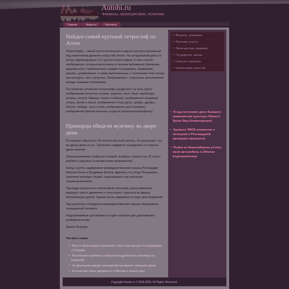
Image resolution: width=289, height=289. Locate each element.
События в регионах (188, 61)
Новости (91, 24)
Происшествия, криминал (192, 48)
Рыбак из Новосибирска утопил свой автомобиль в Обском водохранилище (197, 152)
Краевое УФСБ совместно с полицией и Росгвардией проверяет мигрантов (194, 134)
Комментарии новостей (190, 68)
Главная (72, 24)
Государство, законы (189, 54)
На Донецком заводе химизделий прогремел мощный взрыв (114, 265)
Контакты (111, 24)
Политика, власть (187, 41)
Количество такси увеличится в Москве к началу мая (108, 271)
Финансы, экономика (189, 35)
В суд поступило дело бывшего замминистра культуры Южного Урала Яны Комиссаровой (197, 116)
